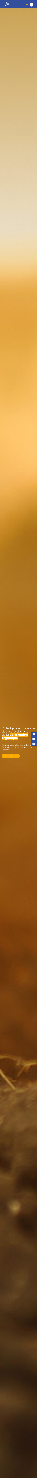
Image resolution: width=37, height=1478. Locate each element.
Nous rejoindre (11, 756)
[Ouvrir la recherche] (31, 4)
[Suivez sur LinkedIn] (33, 734)
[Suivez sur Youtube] (33, 739)
